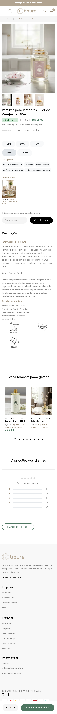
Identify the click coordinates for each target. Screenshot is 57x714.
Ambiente (6, 623)
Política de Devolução (12, 673)
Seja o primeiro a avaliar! (27, 130)
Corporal (6, 628)
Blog (4, 607)
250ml (24, 152)
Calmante (29, 165)
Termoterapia (8, 643)
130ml (9, 152)
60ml (37, 143)
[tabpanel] (15, 410)
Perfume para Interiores (41, 19)
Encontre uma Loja (12, 577)
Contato (6, 663)
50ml (22, 143)
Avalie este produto (19, 526)
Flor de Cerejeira (21, 19)
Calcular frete (41, 220)
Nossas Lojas (8, 597)
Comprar (41, 412)
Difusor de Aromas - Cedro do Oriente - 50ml (41, 420)
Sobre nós (6, 592)
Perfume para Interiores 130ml (38, 170)
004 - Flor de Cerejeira (12, 165)
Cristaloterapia (9, 638)
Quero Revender (9, 602)
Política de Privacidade (12, 668)
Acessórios (7, 648)
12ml (8, 143)
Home (9, 19)
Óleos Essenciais (9, 633)
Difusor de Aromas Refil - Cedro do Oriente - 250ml (15, 420)
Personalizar (17, 412)
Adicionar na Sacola (37, 707)
